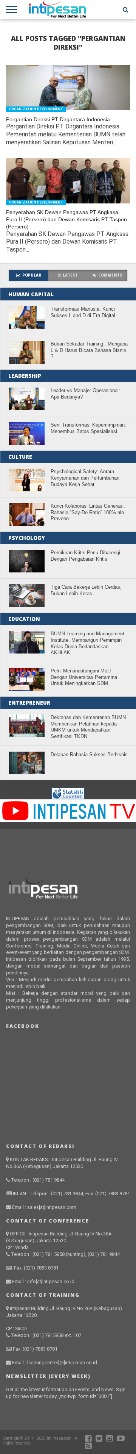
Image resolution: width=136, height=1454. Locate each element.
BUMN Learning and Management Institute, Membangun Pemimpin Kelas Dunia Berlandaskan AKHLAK (87, 643)
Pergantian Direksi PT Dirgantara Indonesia (58, 119)
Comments (110, 275)
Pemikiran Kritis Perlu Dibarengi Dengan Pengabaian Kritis (85, 556)
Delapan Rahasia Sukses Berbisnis (89, 754)
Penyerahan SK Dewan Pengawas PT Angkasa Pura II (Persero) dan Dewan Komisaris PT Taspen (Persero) (66, 219)
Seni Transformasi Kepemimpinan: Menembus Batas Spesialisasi (88, 428)
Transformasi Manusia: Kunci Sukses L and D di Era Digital (83, 312)
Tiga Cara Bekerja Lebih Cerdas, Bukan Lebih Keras (86, 590)
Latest (70, 275)
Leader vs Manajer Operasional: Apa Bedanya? (85, 394)
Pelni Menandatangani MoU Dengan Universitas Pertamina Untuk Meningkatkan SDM (84, 677)
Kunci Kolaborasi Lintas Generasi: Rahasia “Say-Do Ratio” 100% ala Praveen (88, 512)
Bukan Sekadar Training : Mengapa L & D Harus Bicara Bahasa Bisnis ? (89, 350)
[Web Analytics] (68, 797)
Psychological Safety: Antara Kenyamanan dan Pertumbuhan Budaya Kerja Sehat (85, 478)
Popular (31, 275)
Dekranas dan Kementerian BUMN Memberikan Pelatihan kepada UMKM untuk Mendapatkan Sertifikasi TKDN (88, 726)
